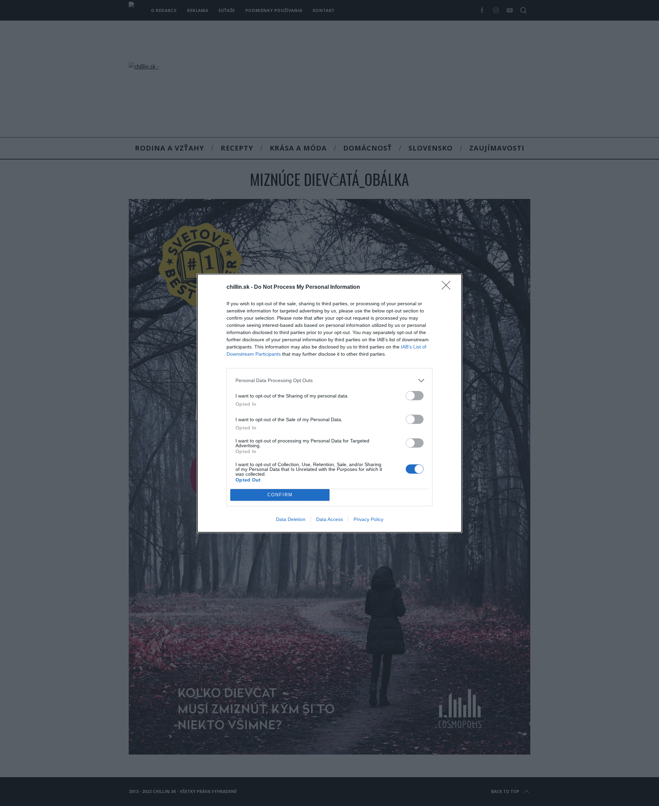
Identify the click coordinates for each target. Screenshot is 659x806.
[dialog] (329, 403)
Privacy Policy (368, 519)
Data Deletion (290, 519)
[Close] (448, 287)
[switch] (415, 395)
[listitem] (329, 380)
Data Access (329, 519)
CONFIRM (280, 494)
